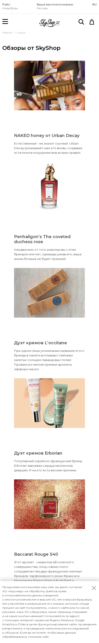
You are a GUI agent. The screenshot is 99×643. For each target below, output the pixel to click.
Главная (7, 32)
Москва (55, 6)
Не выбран (10, 6)
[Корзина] (92, 22)
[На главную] (49, 23)
